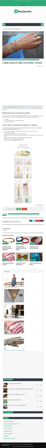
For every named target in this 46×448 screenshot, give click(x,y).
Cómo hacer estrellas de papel (14, 383)
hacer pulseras (20, 213)
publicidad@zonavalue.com (28, 444)
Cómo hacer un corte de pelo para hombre (17, 405)
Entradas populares (8, 379)
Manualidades (5, 59)
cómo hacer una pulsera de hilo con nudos (21, 108)
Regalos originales (8, 433)
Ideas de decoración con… (19, 1)
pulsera (37, 213)
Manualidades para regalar (14, 59)
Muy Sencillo (7, 444)
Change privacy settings (5, 445)
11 (41, 401)
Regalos (37, 59)
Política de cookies (30, 446)
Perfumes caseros (8, 431)
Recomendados (28, 1)
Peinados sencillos (8, 426)
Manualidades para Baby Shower (11, 423)
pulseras (16, 105)
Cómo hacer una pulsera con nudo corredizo (7, 248)
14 (41, 385)
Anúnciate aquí (18, 446)
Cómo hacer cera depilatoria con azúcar (16, 394)
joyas (25, 213)
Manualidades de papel (9, 421)
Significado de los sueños (9, 438)
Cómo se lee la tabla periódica (14, 399)
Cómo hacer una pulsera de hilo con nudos (21, 248)
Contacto (14, 446)
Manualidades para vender (25, 59)
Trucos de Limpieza (8, 428)
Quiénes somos (24, 446)
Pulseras (33, 59)
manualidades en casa (30, 213)
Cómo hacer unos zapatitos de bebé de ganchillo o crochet (20, 389)
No (24, 209)
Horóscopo (6, 436)
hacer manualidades (12, 213)
